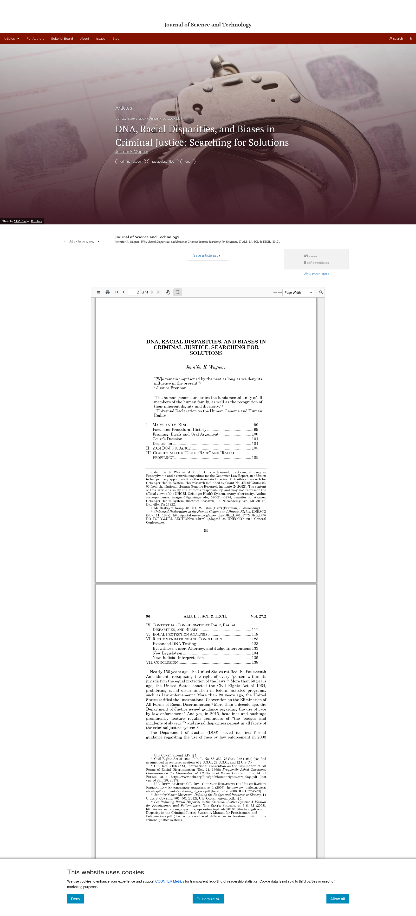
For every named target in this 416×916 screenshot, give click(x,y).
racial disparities (163, 161)
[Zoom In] (280, 292)
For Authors (35, 38)
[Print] (107, 292)
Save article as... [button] (206, 255)
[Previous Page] (124, 292)
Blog (115, 38)
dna (187, 161)
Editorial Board (62, 38)
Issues (100, 38)
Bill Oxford (20, 221)
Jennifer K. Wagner (131, 151)
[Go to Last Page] (159, 292)
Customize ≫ (210, 899)
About (84, 38)
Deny (77, 899)
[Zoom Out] (275, 292)
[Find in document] (321, 292)
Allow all (339, 899)
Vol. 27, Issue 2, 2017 (130, 118)
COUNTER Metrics (169, 881)
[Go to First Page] (117, 292)
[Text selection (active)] (177, 292)
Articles (9, 38)
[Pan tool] (168, 292)
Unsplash (36, 221)
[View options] (98, 292)
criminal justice (130, 161)
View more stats (316, 274)
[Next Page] (152, 292)
